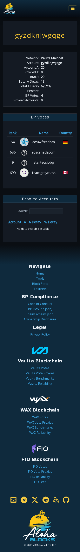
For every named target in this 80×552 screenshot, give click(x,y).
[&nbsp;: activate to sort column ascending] (24, 132)
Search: (22, 211)
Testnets (40, 289)
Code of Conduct (40, 304)
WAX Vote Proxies (40, 422)
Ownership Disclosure (40, 319)
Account (14, 222)
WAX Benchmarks (40, 427)
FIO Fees (40, 482)
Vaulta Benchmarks (40, 378)
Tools (40, 278)
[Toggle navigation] (73, 8)
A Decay (35, 222)
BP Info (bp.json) (40, 309)
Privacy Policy (40, 334)
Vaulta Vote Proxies (40, 373)
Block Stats (40, 284)
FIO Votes (40, 466)
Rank (13, 133)
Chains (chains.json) (40, 314)
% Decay (50, 222)
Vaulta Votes (40, 368)
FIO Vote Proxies (40, 471)
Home (40, 273)
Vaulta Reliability (40, 383)
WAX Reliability (40, 432)
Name (44, 133)
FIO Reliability (40, 477)
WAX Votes (40, 417)
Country (65, 133)
